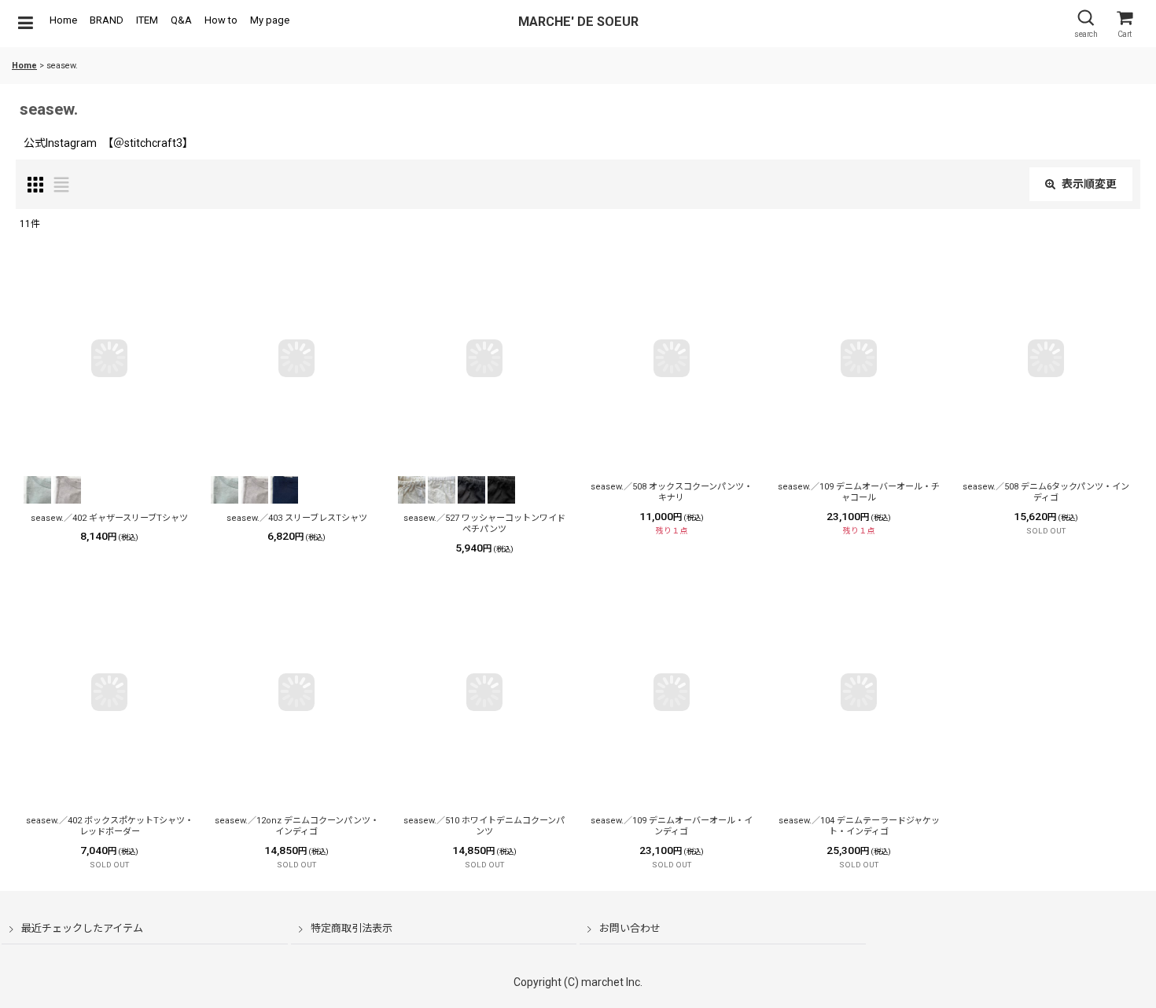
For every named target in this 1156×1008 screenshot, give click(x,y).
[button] (25, 23)
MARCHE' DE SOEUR (578, 21)
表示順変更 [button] (1089, 184)
